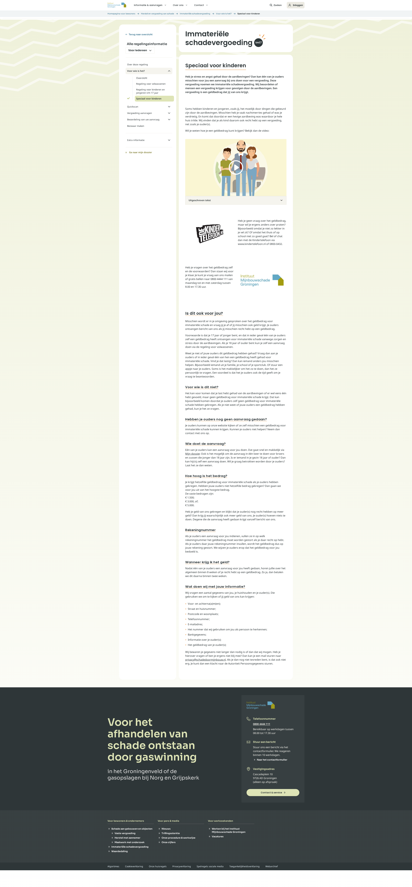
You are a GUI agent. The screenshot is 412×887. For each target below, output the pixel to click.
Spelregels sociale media (210, 866)
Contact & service (271, 792)
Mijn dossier (192, 453)
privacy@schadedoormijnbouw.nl (205, 659)
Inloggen (298, 5)
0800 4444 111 (261, 724)
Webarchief (271, 866)
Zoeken (278, 5)
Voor (137, 50)
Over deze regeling (137, 64)
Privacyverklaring (181, 866)
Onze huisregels (158, 866)
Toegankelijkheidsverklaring (244, 866)
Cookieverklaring (134, 866)
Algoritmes (113, 866)
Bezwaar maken (135, 125)
